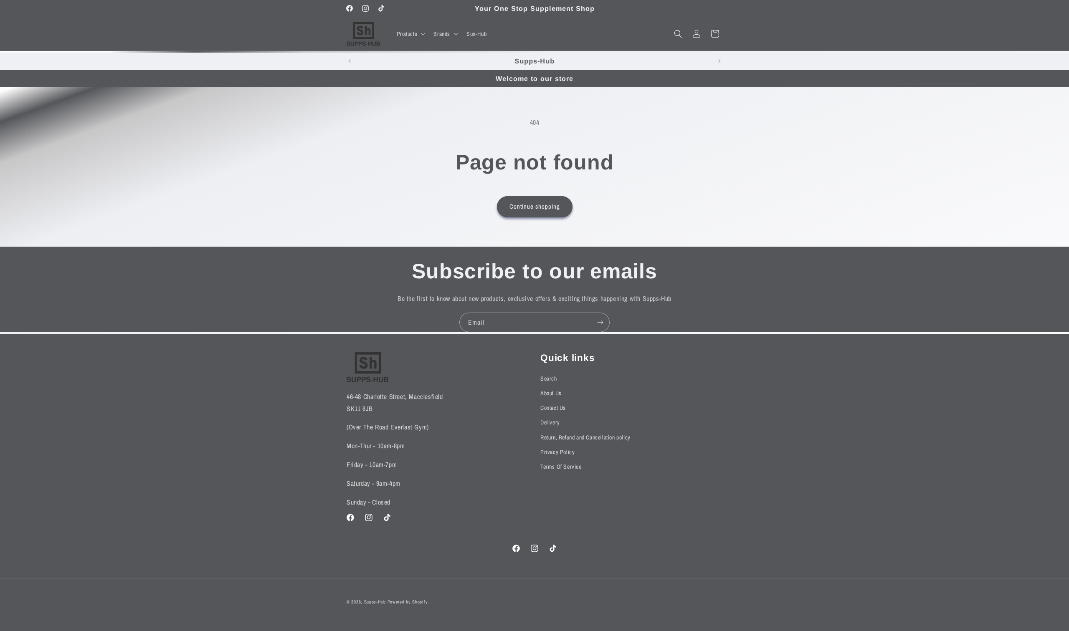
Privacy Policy (557, 452)
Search (548, 378)
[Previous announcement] (349, 61)
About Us (551, 393)
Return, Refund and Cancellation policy (585, 437)
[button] (410, 34)
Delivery (550, 423)
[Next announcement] (719, 61)
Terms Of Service (561, 466)
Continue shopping (534, 206)
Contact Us (553, 408)
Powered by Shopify (408, 602)
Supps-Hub (375, 602)
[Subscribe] (600, 322)
